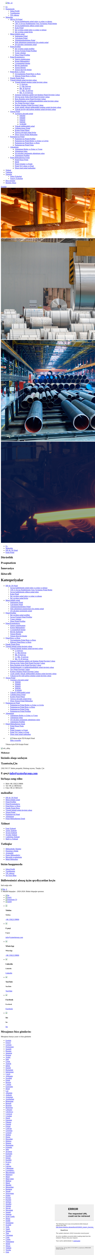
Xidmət (8, 170)
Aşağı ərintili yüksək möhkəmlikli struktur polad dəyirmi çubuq (38, 107)
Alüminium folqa (21, 151)
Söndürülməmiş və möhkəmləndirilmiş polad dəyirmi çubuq (37, 101)
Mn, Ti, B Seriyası (26, 93)
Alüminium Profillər (22, 155)
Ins (7, 1027)
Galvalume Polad (21, 38)
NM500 (22, 122)
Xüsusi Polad (15, 111)
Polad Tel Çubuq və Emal (24, 166)
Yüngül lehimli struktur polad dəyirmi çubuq (31, 82)
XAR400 (22, 124)
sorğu (19, 740)
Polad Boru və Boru (17, 72)
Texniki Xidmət (11, 835)
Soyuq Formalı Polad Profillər (26, 51)
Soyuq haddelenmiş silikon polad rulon (29, 26)
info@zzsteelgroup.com (24, 773)
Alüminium (14, 147)
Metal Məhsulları (12, 859)
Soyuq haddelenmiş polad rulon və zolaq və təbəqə (33, 21)
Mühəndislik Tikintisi (13, 849)
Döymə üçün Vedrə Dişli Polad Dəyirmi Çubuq (32, 97)
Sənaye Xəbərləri (16, 179)
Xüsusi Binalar (20, 68)
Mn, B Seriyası (24, 88)
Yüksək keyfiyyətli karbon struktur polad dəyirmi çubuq (35, 109)
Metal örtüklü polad (17, 34)
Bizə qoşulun (10, 181)
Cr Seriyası (23, 84)
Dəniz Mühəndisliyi (13, 855)
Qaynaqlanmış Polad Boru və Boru (28, 74)
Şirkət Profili (14, 11)
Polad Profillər (15, 47)
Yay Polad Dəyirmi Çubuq (24, 103)
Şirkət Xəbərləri (16, 176)
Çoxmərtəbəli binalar (22, 63)
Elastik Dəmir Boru (17, 78)
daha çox (13, 740)
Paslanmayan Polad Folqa (24, 145)
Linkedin (9, 973)
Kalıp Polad (19, 28)
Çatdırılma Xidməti (13, 837)
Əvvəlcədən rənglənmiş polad (26, 44)
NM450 (22, 120)
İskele (17, 162)
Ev (7, 7)
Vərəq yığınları (20, 53)
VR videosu (14, 15)
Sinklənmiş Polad (21, 36)
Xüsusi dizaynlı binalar (23, 70)
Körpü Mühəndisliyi (22, 61)
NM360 (22, 116)
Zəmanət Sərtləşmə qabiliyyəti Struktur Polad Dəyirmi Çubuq (37, 95)
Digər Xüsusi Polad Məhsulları (26, 135)
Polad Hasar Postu (21, 160)
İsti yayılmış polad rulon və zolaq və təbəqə (30, 30)
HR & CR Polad (16, 19)
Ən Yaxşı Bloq (11, 875)
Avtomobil (9, 853)
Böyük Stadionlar (21, 65)
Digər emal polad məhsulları (25, 168)
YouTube (9, 991)
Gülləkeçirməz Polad (22, 128)
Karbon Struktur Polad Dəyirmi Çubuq (29, 105)
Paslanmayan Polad (17, 137)
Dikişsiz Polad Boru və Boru (25, 76)
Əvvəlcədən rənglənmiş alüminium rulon (30, 153)
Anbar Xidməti (11, 831)
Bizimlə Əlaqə (11, 183)
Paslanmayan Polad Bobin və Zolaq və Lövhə (31, 141)
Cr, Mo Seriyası (25, 86)
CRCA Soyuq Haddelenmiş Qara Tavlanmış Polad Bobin (36, 24)
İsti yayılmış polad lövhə (24, 32)
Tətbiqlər (9, 172)
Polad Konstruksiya (17, 57)
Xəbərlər (9, 174)
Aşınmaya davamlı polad (24, 114)
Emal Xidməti (11, 828)
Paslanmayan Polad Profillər (25, 139)
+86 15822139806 (12, 919)
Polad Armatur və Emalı (23, 164)
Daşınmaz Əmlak (12, 851)
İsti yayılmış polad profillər (24, 49)
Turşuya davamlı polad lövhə (25, 132)
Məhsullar (9, 17)
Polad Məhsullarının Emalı (20, 158)
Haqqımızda (10, 9)
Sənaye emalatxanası (22, 59)
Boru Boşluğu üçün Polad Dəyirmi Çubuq (30, 99)
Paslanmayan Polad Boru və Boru (27, 143)
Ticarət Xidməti (11, 833)
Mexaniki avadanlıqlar (14, 857)
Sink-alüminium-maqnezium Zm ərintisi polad (31, 42)
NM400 (22, 118)
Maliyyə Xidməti (12, 839)
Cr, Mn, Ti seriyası (26, 91)
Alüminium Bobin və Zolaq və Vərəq (28, 149)
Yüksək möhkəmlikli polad (25, 126)
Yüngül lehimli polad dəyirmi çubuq (23, 80)
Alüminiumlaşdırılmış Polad (25, 40)
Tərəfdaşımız (15, 13)
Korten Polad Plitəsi (22, 130)
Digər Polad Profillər (22, 55)
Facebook (9, 1009)
